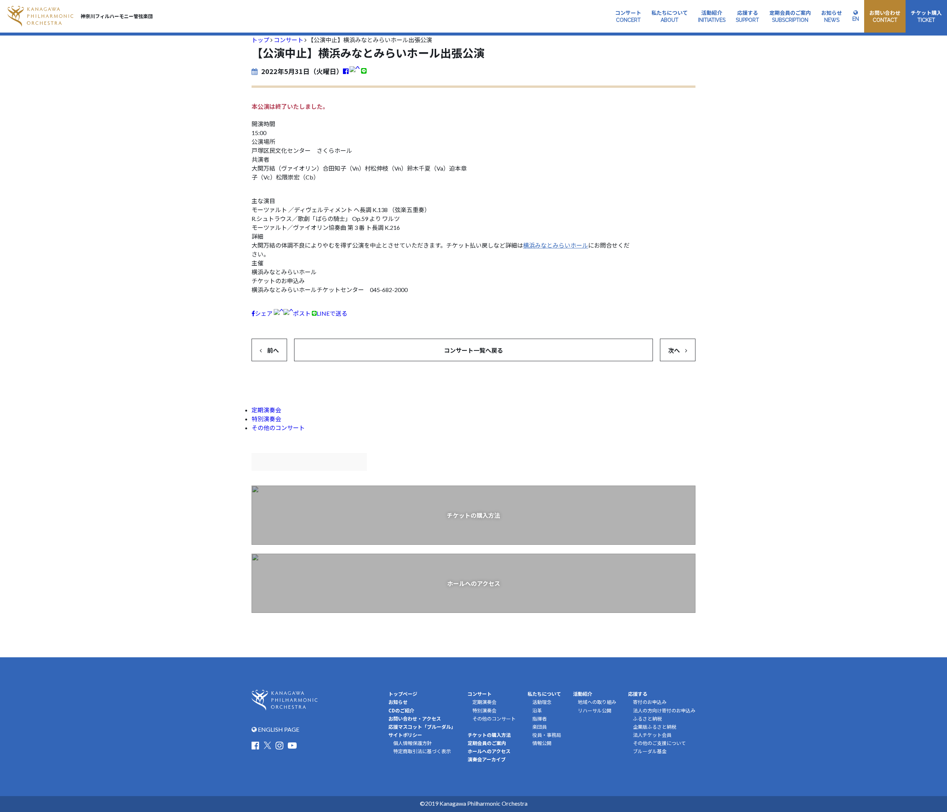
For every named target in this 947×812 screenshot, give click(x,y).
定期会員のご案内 (487, 742)
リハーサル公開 (594, 711)
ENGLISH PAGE (278, 729)
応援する (637, 693)
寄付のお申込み (650, 702)
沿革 (537, 711)
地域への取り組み (597, 702)
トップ (260, 39)
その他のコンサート (278, 427)
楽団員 (539, 727)
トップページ (402, 693)
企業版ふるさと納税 (654, 727)
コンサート (288, 39)
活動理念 (542, 702)
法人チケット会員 (652, 735)
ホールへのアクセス (489, 751)
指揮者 (539, 719)
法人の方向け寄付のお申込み (664, 711)
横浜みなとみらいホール (555, 245)
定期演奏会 (266, 409)
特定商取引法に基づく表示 (422, 751)
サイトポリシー (405, 734)
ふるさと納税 (647, 719)
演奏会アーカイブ (487, 759)
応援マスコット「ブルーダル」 (422, 726)
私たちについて (544, 693)
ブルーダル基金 (650, 751)
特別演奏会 (266, 418)
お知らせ (398, 701)
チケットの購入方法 (489, 734)
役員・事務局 (546, 735)
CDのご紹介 (401, 710)
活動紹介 (582, 693)
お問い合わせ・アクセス (414, 718)
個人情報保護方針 (412, 743)
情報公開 (542, 743)
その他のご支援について (659, 743)
